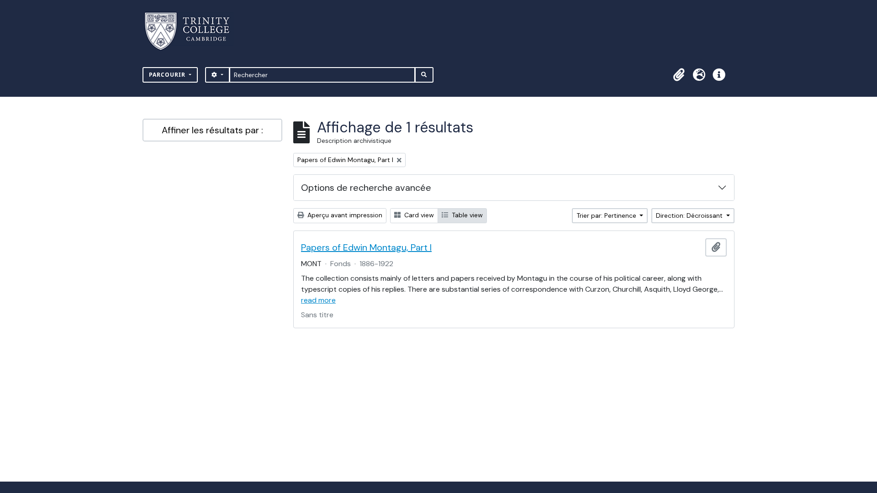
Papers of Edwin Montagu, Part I (366, 247)
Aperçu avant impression (344, 215)
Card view (418, 215)
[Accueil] (192, 31)
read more (318, 300)
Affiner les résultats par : (212, 130)
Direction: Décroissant (690, 215)
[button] (679, 75)
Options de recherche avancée (366, 188)
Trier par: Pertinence (607, 215)
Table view (466, 215)
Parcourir (168, 75)
